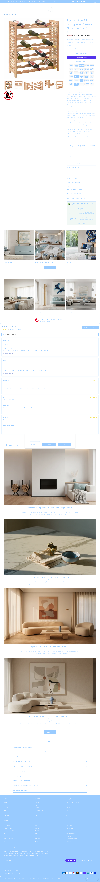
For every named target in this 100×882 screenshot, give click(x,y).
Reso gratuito (69, 812)
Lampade (69, 312)
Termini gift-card (8, 841)
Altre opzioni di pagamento (81, 61)
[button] (14, 1)
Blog (5, 810)
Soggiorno (37, 838)
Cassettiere (7, 262)
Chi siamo (6, 807)
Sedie (36, 836)
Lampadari (37, 828)
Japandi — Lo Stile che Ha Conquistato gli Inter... (50, 647)
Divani (6, 312)
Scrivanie (37, 833)
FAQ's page (68, 841)
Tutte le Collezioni (8, 805)
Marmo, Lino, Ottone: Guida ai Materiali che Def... (50, 577)
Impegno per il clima (71, 836)
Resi (5, 833)
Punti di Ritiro (69, 810)
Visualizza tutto (50, 267)
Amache (37, 802)
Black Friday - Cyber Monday (73, 802)
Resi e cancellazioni (70, 830)
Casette (37, 815)
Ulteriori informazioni (81, 223)
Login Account (69, 825)
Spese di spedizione (78, 39)
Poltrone (68, 262)
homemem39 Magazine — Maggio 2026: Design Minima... (50, 507)
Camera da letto (39, 810)
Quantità (69, 45)
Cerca (67, 823)
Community (68, 805)
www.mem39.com (70, 833)
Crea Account (69, 828)
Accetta (49, 444)
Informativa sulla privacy (35, 441)
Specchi (37, 841)
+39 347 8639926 (56, 878)
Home (5, 802)
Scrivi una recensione (90, 327)
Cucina (36, 820)
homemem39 (9, 878)
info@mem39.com (49, 878)
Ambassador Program (71, 838)
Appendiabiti (39, 312)
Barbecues (37, 807)
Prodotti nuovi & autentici (72, 818)
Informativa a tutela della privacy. (30, 855)
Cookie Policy (7, 825)
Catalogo (6, 820)
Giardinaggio (7, 815)
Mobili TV (37, 830)
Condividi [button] (71, 151)
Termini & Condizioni (9, 838)
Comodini (37, 818)
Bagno (36, 805)
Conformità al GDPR (9, 828)
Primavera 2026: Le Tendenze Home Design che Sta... (50, 716)
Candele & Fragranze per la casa (43, 812)
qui (83, 138)
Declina (64, 444)
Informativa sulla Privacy (10, 830)
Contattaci (6, 812)
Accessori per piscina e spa (43, 262)
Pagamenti (68, 807)
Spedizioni (6, 836)
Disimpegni (37, 823)
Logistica (68, 815)
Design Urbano (7, 818)
